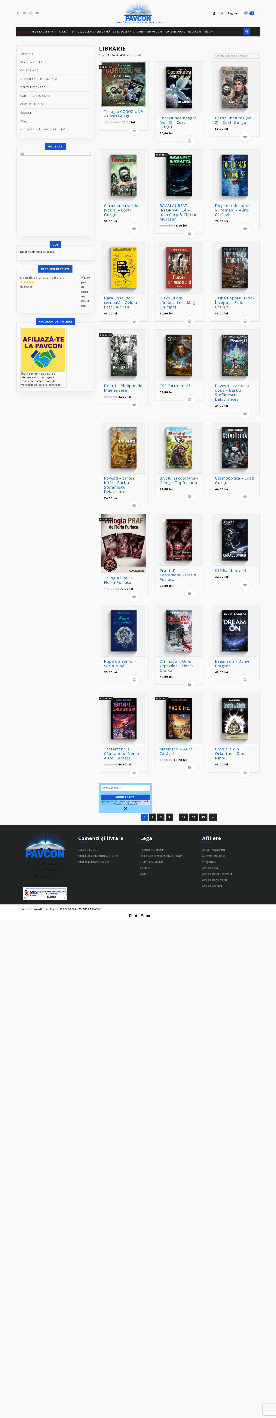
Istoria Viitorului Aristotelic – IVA (43, 129)
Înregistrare (209, 861)
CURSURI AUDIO (31, 104)
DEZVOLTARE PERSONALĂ (38, 79)
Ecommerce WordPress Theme (37, 909)
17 (183, 817)
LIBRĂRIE (26, 53)
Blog (23, 121)
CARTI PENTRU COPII (35, 95)
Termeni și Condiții (151, 849)
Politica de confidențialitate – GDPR (161, 855)
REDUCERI (27, 112)
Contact (145, 868)
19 (203, 817)
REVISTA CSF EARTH (34, 62)
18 (193, 817)
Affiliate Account (212, 886)
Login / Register (228, 13)
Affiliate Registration (214, 880)
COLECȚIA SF (29, 70)
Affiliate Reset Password (217, 874)
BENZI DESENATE (32, 87)
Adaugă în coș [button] (134, 130)
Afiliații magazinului (213, 849)
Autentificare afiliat (213, 855)
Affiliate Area (210, 868)
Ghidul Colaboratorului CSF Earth (98, 855)
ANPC (143, 874)
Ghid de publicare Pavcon (93, 861)
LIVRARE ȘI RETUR (151, 861)
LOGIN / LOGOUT (89, 849)
